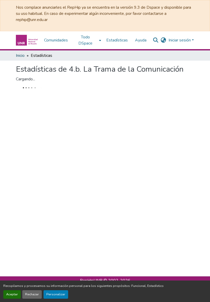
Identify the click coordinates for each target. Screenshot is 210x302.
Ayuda (140, 40)
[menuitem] (87, 40)
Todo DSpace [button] (85, 40)
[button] (27, 40)
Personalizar (55, 294)
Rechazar (32, 294)
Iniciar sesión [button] (180, 40)
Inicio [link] (20, 55)
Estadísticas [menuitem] (117, 40)
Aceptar (12, 294)
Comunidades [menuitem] (56, 40)
